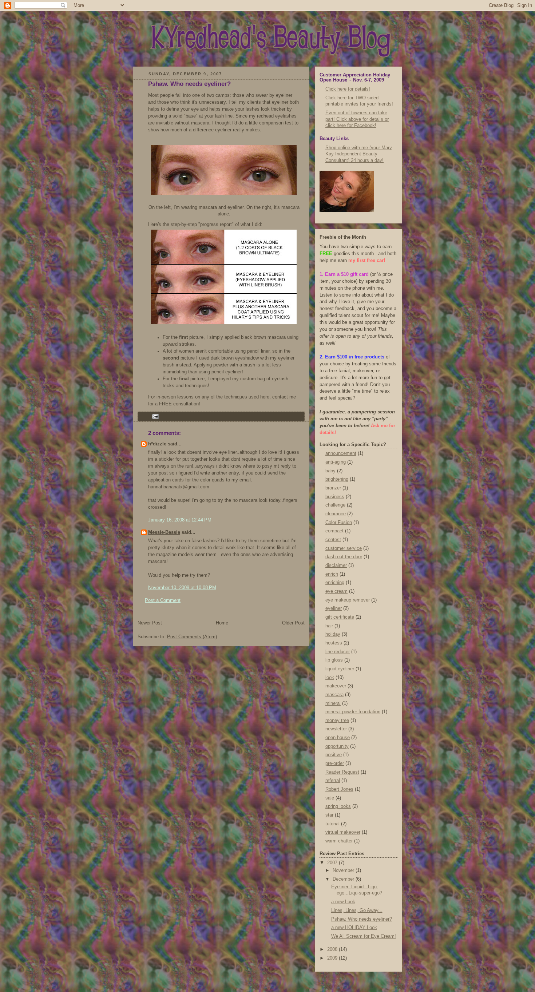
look (329, 677)
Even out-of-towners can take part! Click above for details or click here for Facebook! (357, 119)
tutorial (332, 823)
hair (329, 625)
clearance (335, 513)
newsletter (336, 728)
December (344, 879)
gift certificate (339, 617)
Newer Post (150, 623)
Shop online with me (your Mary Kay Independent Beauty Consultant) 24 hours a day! (358, 154)
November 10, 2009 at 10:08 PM (182, 587)
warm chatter (339, 841)
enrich (331, 574)
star (329, 815)
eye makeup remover (347, 600)
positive (333, 754)
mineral (333, 703)
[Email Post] (154, 415)
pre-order (334, 763)
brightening (336, 479)
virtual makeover (342, 832)
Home (222, 623)
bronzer (333, 488)
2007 (333, 862)
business (334, 496)
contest (333, 539)
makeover (335, 686)
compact (334, 530)
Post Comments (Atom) (192, 636)
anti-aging (335, 462)
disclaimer (336, 565)
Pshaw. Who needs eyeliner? (189, 83)
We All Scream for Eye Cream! (363, 936)
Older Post (293, 623)
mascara (334, 694)
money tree (337, 720)
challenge (335, 505)
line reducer (337, 651)
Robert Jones (339, 789)
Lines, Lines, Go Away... (357, 910)
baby (330, 470)
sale (329, 798)
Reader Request (342, 772)
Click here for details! (347, 89)
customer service (343, 548)
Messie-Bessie (164, 532)
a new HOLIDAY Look (354, 927)
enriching (334, 582)
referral (332, 780)
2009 (333, 958)
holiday (332, 634)
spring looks (338, 806)
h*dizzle (157, 444)
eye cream (336, 591)
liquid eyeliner (339, 668)
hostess (333, 643)
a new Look (343, 901)
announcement (340, 453)
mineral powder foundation (352, 711)
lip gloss (334, 660)
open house (337, 737)
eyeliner (333, 608)
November (344, 870)
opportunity (337, 746)
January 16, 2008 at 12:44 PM (179, 520)
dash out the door (343, 556)
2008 (333, 949)
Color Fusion (338, 522)
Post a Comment (163, 600)
